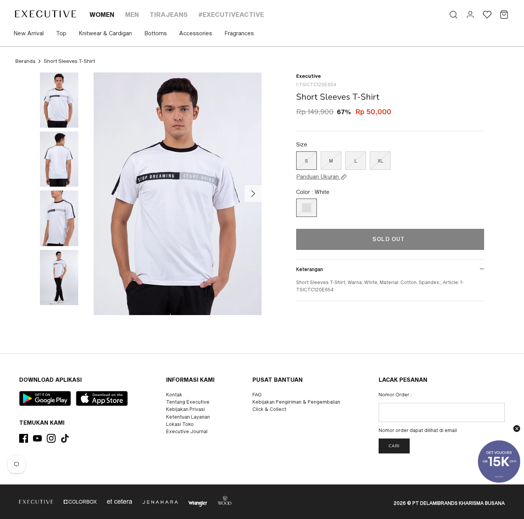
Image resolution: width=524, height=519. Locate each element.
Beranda (25, 61)
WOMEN (101, 14)
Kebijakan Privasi (185, 409)
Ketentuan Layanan (188, 416)
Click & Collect (269, 409)
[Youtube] (37, 438)
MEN (132, 14)
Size (301, 144)
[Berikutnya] (253, 193)
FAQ (257, 394)
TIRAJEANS (169, 14)
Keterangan (309, 269)
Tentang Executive (187, 401)
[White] (306, 208)
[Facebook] (23, 438)
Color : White (313, 192)
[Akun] (470, 14)
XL (380, 160)
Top (61, 33)
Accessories (195, 33)
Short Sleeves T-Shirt (69, 61)
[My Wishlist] (487, 14)
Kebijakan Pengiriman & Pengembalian (296, 401)
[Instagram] (51, 438)
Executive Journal (187, 431)
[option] (178, 193)
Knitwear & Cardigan (105, 33)
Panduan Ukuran (318, 177)
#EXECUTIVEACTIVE (231, 14)
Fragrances (239, 33)
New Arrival (28, 33)
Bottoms (155, 33)
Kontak (174, 394)
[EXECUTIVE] (45, 14)
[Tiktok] (65, 438)
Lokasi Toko (180, 424)
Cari (394, 446)
